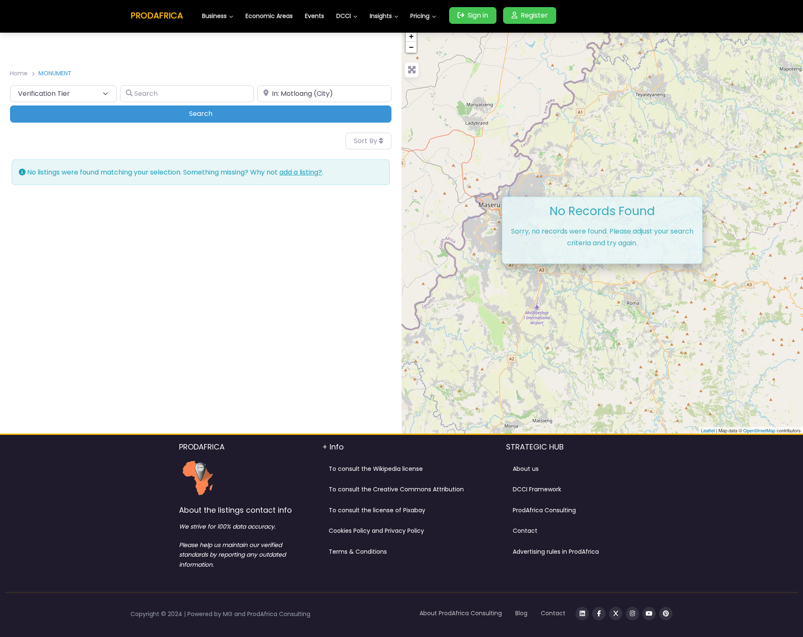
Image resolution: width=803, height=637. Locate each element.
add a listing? (300, 172)
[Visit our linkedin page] (582, 613)
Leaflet (708, 430)
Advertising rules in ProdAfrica (556, 551)
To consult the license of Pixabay (377, 510)
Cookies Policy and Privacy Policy (376, 531)
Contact (525, 531)
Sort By (366, 141)
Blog (521, 613)
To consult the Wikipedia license (376, 469)
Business (214, 16)
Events (314, 16)
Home (19, 73)
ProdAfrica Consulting (544, 510)
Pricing (420, 16)
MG (228, 614)
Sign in (478, 15)
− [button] (411, 47)
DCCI (343, 16)
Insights (381, 16)
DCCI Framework (537, 489)
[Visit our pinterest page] (666, 613)
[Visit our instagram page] (632, 613)
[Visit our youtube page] (649, 613)
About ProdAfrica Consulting (460, 613)
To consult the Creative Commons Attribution (396, 489)
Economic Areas (269, 16)
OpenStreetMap (759, 430)
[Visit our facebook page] (599, 613)
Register (534, 15)
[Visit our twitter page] (615, 613)
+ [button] (411, 36)
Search (212, 113)
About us (526, 469)
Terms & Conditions (358, 551)
